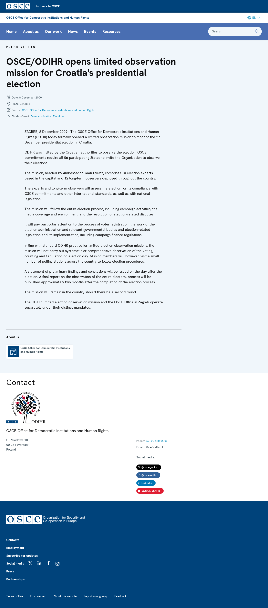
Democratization (41, 116)
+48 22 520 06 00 (157, 441)
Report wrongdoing (95, 596)
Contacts (12, 540)
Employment (15, 548)
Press (10, 571)
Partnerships (15, 579)
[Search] (257, 31)
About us (31, 31)
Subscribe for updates (22, 556)
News (73, 31)
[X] (30, 563)
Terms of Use (14, 596)
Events (90, 31)
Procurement (38, 596)
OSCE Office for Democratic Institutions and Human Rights (47, 18)
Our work (53, 31)
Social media (15, 563)
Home (11, 31)
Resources (111, 31)
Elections (58, 116)
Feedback (120, 596)
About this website (65, 596)
